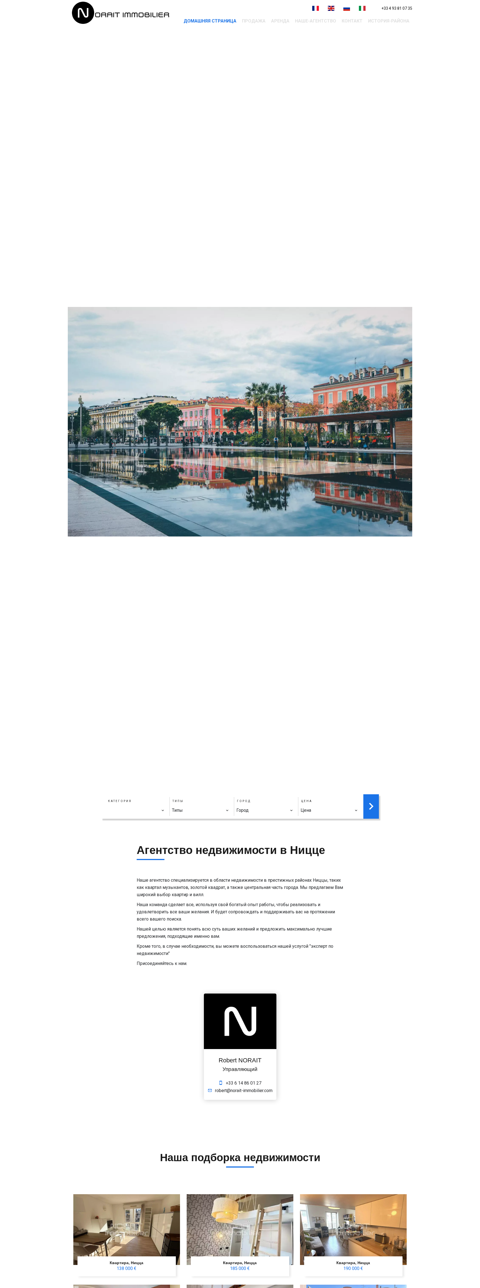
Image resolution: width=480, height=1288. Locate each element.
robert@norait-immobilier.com (243, 1090)
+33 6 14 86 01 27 (243, 1083)
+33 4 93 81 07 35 (396, 8)
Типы (178, 801)
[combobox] (136, 810)
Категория (120, 801)
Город (244, 801)
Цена (306, 801)
